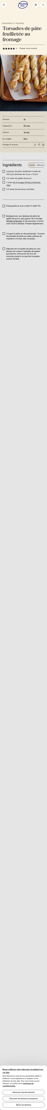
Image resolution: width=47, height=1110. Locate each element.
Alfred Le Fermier (14, 221)
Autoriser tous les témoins (23, 1092)
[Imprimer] (43, 145)
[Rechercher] (43, 4)
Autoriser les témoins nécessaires (23, 1099)
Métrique (40, 165)
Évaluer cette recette (28, 48)
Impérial (32, 165)
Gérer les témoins (23, 1105)
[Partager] (39, 144)
